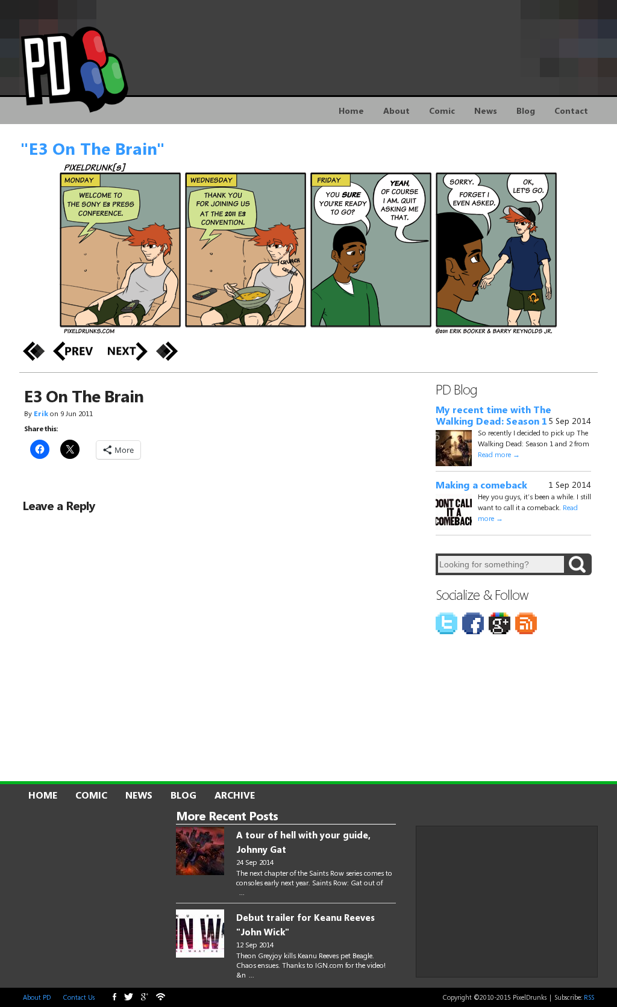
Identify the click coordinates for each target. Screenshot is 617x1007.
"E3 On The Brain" (92, 148)
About (396, 110)
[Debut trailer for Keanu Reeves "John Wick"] (200, 934)
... (242, 892)
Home (351, 110)
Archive (235, 795)
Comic (442, 110)
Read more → (499, 454)
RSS (589, 997)
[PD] (433, 997)
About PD (37, 997)
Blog (525, 110)
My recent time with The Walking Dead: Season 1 (493, 415)
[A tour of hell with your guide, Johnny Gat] (200, 852)
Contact (571, 110)
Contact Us (79, 997)
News (485, 110)
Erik (41, 413)
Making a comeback (481, 484)
